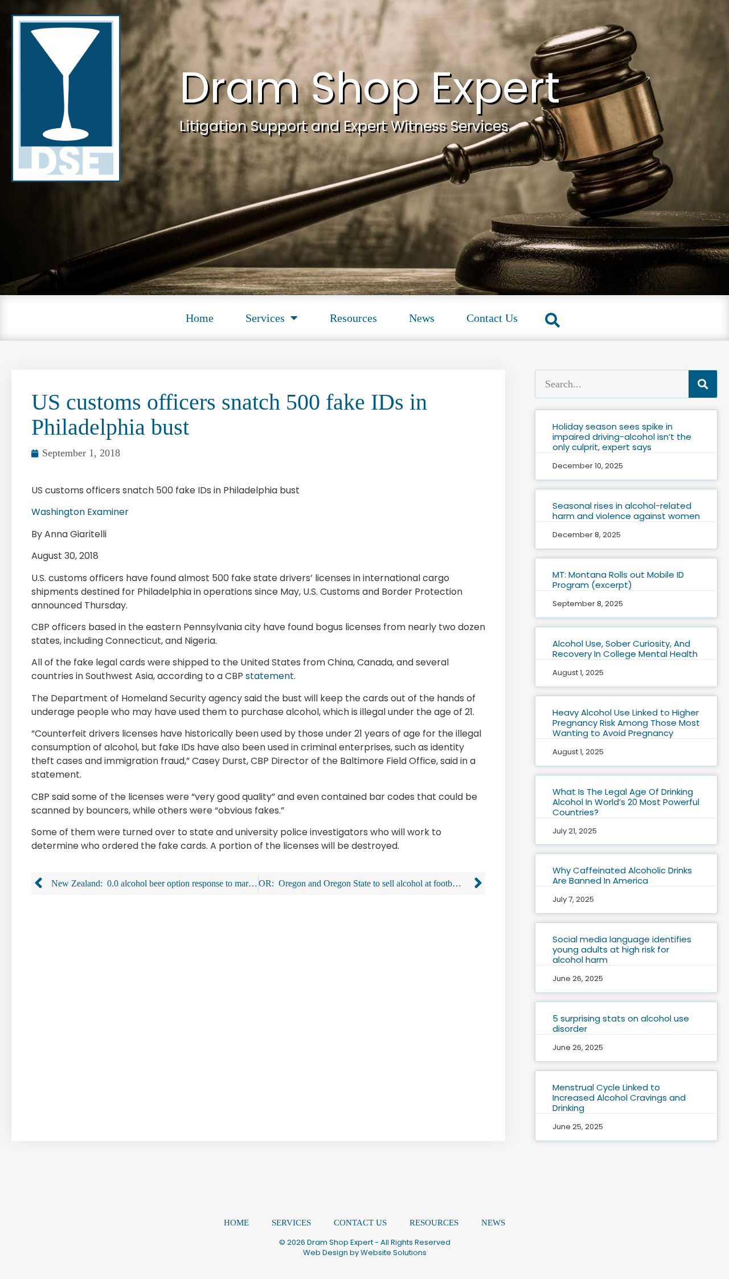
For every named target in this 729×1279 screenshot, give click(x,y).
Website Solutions (394, 1252)
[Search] (703, 384)
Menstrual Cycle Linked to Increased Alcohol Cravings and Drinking (619, 1097)
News (422, 318)
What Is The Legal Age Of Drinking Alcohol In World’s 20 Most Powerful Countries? (625, 802)
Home (200, 318)
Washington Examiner (80, 511)
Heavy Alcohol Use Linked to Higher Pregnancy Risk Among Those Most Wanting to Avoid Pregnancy (626, 722)
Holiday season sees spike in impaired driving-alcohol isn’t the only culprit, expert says (621, 436)
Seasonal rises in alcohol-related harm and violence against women (626, 511)
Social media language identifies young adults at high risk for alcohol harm (621, 949)
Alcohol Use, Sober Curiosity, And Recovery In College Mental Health (625, 649)
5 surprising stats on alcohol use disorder (620, 1023)
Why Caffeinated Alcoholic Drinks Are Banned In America (622, 875)
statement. (270, 676)
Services (265, 318)
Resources (353, 318)
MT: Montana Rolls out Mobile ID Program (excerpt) (618, 580)
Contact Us (492, 318)
